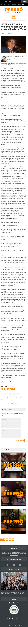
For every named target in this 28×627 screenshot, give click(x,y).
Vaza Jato (16, 403)
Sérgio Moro (7, 403)
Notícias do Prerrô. (16, 618)
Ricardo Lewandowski (9, 400)
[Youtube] (14, 565)
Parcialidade (16, 397)
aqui (22, 65)
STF (12, 403)
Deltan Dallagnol (16, 394)
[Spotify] (20, 565)
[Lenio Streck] (4, 59)
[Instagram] (8, 565)
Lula (11, 397)
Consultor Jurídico (8, 394)
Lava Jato (6, 397)
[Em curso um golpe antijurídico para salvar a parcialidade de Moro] (13, 44)
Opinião (3, 33)
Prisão (21, 397)
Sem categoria (17, 400)
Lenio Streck (8, 64)
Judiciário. (10, 621)
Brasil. (23, 618)
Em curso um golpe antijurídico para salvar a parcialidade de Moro (13, 27)
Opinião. (9, 618)
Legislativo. (17, 621)
